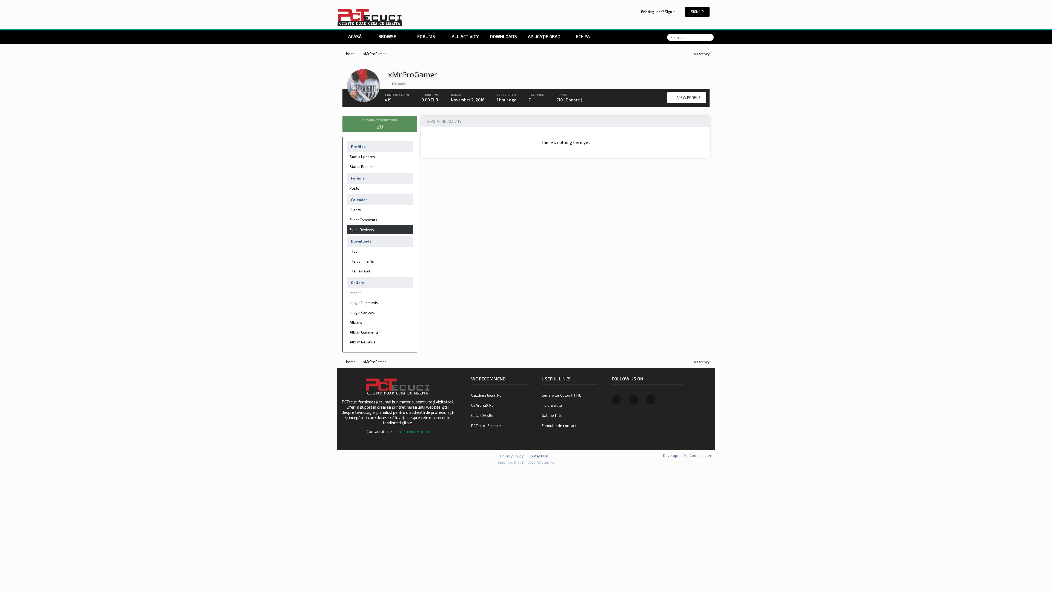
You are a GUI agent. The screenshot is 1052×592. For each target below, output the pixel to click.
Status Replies (362, 166)
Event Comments (363, 220)
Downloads (503, 36)
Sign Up (697, 12)
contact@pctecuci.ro (411, 431)
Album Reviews (362, 342)
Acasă (354, 36)
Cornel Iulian (700, 455)
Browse (387, 36)
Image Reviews (362, 312)
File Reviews (360, 271)
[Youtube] (650, 399)
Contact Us (538, 456)
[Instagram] (633, 399)
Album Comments (364, 332)
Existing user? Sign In (659, 12)
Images (356, 293)
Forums (425, 36)
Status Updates (362, 157)
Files (354, 251)
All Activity (465, 36)
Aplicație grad (545, 36)
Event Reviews (362, 229)
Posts (354, 188)
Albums (356, 322)
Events (355, 210)
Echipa (583, 36)
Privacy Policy (512, 456)
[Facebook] (616, 399)
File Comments (362, 261)
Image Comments (364, 302)
